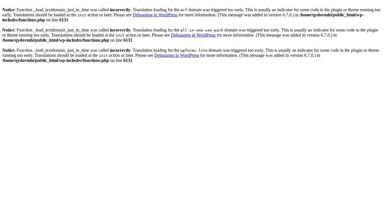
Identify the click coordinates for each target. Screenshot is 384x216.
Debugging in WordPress (155, 14)
